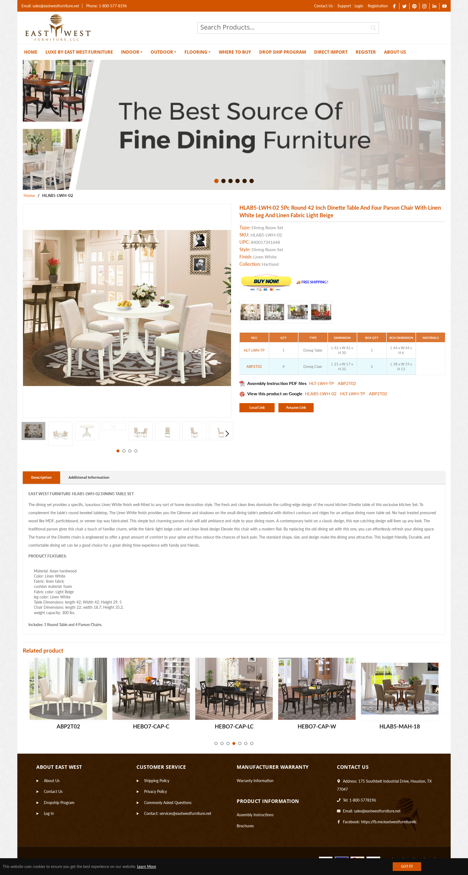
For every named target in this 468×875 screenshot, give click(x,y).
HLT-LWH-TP (322, 383)
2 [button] (223, 181)
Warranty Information (255, 780)
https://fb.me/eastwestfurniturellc (389, 821)
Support (344, 6)
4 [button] (237, 181)
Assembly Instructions (255, 814)
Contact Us (323, 6)
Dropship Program (59, 802)
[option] (234, 125)
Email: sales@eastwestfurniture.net (50, 6)
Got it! (407, 866)
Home (29, 195)
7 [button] (251, 743)
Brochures (245, 826)
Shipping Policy (156, 780)
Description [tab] (41, 477)
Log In (49, 813)
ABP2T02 (347, 383)
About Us (52, 780)
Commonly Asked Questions (167, 802)
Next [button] (227, 433)
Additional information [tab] (89, 477)
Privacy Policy (155, 791)
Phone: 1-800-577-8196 (106, 6)
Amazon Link (296, 407)
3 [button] (230, 181)
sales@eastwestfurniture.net (377, 811)
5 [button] (244, 181)
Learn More (146, 866)
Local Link (257, 407)
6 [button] (251, 181)
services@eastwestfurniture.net (185, 813)
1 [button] (216, 181)
